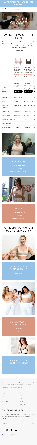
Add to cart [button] (18, 91)
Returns (4, 399)
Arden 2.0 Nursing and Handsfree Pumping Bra (18, 70)
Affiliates (22, 396)
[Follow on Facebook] (3, 430)
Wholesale (23, 399)
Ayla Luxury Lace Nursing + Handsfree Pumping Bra (28, 70)
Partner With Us (24, 393)
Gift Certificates (24, 405)
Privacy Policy (5, 402)
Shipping (4, 396)
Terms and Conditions (7, 405)
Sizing (3, 393)
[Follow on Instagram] (7, 430)
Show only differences (5, 90)
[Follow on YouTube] (16, 430)
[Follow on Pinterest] (11, 430)
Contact (22, 402)
